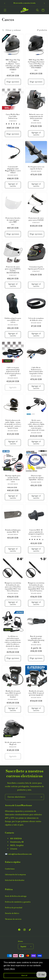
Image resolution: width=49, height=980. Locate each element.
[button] (5, 10)
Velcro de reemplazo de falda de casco (36, 319)
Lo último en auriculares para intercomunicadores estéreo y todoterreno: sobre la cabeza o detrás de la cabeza (13, 641)
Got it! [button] (24, 975)
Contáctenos (10, 869)
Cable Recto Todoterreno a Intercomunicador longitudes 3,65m (36, 371)
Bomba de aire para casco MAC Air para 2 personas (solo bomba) (13, 694)
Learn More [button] (9, 969)
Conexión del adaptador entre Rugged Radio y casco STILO (13, 170)
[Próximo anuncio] (44, 3)
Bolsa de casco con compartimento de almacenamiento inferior (36, 117)
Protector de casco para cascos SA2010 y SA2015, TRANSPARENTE (13, 270)
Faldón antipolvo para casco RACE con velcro (13, 320)
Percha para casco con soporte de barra (36, 168)
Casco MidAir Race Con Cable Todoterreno (13, 116)
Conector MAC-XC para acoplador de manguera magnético (36, 532)
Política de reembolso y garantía (17, 902)
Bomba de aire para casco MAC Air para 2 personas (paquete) (36, 693)
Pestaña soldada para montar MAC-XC (13, 531)
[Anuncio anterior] (4, 3)
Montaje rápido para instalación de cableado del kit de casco (12, 479)
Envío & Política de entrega (15, 896)
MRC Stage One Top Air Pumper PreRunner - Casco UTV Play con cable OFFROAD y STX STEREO (13, 65)
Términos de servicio (13, 919)
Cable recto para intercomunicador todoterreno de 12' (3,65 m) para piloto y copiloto (13, 371)
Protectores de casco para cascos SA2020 (36, 219)
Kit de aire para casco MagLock (13, 743)
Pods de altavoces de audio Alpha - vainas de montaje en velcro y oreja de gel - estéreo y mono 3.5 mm (13, 424)
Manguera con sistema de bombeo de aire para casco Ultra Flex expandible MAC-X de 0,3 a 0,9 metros (36, 587)
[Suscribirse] (41, 797)
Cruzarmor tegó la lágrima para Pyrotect (36, 268)
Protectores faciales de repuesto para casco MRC (13, 220)
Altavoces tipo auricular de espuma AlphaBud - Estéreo (36, 478)
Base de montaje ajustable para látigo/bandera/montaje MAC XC (36, 639)
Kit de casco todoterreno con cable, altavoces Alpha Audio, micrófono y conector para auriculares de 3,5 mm (36, 425)
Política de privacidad (13, 907)
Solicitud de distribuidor (14, 880)
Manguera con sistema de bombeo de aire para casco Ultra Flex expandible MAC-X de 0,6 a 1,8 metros (13, 587)
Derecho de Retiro (12, 913)
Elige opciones (13, 81)
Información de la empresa (15, 874)
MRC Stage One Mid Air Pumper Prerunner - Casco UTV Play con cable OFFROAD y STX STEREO (36, 64)
